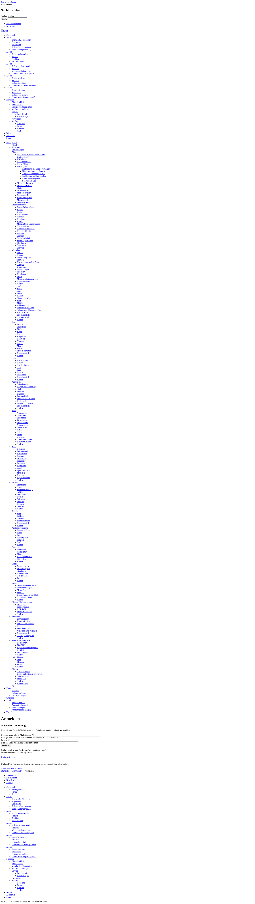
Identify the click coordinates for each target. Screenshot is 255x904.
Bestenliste (16, 44)
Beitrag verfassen (19, 693)
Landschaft (16, 286)
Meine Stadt (22, 590)
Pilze (19, 370)
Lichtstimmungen (24, 588)
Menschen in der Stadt (26, 585)
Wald (19, 300)
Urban (14, 583)
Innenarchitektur (24, 396)
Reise (14, 410)
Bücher (9, 133)
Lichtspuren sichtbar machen (34, 176)
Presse (19, 126)
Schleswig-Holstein (25, 240)
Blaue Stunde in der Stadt (27, 595)
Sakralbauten (22, 384)
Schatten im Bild (29, 181)
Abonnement (17, 104)
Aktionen (16, 152)
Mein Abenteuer (24, 193)
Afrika (19, 430)
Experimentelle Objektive (27, 647)
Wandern (21, 468)
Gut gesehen (22, 576)
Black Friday (22, 164)
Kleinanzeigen (23, 116)
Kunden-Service (18, 702)
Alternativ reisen (24, 442)
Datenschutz (11, 778)
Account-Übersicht (20, 705)
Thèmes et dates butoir (21, 66)
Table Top (21, 516)
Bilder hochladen (13, 23)
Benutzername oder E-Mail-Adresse (17, 735)
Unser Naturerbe (19, 205)
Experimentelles (23, 281)
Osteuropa (21, 415)
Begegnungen (23, 269)
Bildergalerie (11, 142)
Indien (19, 434)
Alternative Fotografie (21, 640)
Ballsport (21, 449)
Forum (9, 688)
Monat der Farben (24, 185)
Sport (14, 446)
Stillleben (16, 511)
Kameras (20, 504)
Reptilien (21, 334)
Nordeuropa (22, 413)
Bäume (20, 363)
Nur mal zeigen (23, 671)
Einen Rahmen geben (31, 178)
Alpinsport (21, 466)
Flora (14, 358)
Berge (19, 288)
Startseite (5, 771)
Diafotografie (22, 537)
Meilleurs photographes (21, 71)
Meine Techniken (24, 612)
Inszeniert (21, 272)
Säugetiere (21, 327)
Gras (19, 367)
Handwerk (21, 274)
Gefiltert (20, 650)
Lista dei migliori (19, 83)
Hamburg (21, 219)
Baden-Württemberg (25, 207)
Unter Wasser (17, 657)
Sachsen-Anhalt (23, 238)
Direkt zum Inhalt (8, 2)
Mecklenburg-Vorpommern (28, 224)
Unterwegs (21, 267)
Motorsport (21, 458)
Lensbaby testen (24, 202)
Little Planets (22, 559)
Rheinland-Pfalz (24, 231)
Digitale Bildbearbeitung (22, 602)
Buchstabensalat (24, 162)
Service (15, 112)
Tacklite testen (23, 190)
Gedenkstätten (23, 401)
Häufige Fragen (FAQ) (21, 49)
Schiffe (20, 492)
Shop (8, 138)
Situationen (21, 571)
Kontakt (20, 128)
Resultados (16, 92)
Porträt (20, 252)
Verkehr (20, 592)
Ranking (15, 59)
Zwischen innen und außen (33, 173)
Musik (19, 276)
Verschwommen (24, 628)
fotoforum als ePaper (20, 109)
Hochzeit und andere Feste (28, 262)
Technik (15, 482)
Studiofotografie (24, 257)
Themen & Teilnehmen (21, 40)
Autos (19, 487)
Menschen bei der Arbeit (27, 279)
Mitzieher (21, 473)
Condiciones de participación (24, 97)
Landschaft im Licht (25, 308)
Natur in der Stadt (24, 597)
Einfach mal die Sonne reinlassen (36, 169)
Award (9, 37)
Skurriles (20, 506)
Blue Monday (23, 157)
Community (11, 35)
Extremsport (22, 475)
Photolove (21, 188)
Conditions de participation (23, 73)
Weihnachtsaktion (24, 197)
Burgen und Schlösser (26, 387)
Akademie (10, 135)
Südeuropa (21, 418)
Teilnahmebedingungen (21, 47)
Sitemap (9, 782)
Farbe (19, 533)
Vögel (19, 331)
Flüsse (19, 293)
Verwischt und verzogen (27, 631)
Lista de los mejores (20, 95)
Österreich (21, 245)
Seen (19, 291)
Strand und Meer (24, 298)
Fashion (20, 260)
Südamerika (22, 427)
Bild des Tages (18, 150)
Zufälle (20, 578)
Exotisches (21, 375)
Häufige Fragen (18, 707)
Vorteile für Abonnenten (22, 107)
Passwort (5, 740)
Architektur (16, 382)
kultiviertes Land (24, 305)
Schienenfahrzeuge (25, 489)
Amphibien (21, 336)
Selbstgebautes (23, 676)
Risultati (15, 80)
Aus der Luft (22, 312)
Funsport (20, 461)
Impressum (11, 775)
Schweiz (20, 248)
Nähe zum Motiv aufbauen (33, 171)
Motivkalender (23, 200)
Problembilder (23, 607)
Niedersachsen (23, 226)
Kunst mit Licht (23, 621)
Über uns (21, 123)
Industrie (20, 391)
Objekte (20, 518)
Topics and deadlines (20, 54)
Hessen (20, 221)
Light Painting (23, 619)
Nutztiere (21, 341)
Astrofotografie (23, 317)
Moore (20, 303)
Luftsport (21, 463)
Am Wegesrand (23, 360)
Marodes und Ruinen (26, 398)
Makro (20, 346)
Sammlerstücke (23, 521)
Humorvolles (22, 573)
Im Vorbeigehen (23, 568)
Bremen (20, 217)
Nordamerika (22, 425)
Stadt (19, 389)
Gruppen (20, 264)
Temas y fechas (18, 90)
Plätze (19, 554)
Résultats (15, 68)
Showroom (16, 147)
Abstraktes (16, 616)
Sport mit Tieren (24, 470)
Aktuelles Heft (18, 102)
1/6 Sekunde (22, 159)
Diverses (15, 669)
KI (13, 686)
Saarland (20, 233)
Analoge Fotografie (20, 528)
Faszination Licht (24, 195)
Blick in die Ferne (24, 556)
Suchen (4, 16)
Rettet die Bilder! (24, 530)
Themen (15, 691)
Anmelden (10, 26)
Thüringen (21, 243)
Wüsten (20, 296)
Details (20, 343)
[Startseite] (4, 30)
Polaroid (20, 540)
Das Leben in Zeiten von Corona (31, 154)
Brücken (20, 394)
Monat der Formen (25, 183)
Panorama (16, 547)
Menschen (16, 250)
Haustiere (21, 339)
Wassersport (22, 454)
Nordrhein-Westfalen (26, 229)
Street (14, 564)
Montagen (21, 604)
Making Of (21, 679)
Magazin (10, 100)
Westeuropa (22, 420)
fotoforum (16, 121)
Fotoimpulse (22, 166)
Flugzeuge (21, 485)
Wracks (20, 664)
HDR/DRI (21, 609)
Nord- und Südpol (24, 439)
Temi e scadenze (19, 78)
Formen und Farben (25, 623)
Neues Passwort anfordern (12, 768)
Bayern (20, 209)
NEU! (14, 145)
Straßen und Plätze (25, 403)
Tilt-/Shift (21, 645)
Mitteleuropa (22, 422)
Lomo (19, 535)
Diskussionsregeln (19, 695)
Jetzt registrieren (8, 757)
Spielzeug (21, 499)
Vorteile (9, 712)
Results (15, 56)
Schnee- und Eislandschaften (29, 310)
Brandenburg (22, 214)
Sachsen (20, 236)
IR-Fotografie (22, 652)
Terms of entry (18, 61)
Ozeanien (21, 437)
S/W (19, 542)
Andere (20, 284)
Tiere (14, 322)
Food (19, 513)
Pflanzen (20, 662)
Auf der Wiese (23, 365)
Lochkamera (22, 643)
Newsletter (16, 119)
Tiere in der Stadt (24, 351)
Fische (19, 329)
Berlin (19, 212)
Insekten (20, 324)
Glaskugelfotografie (25, 635)
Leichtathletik (22, 451)
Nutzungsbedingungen (21, 710)
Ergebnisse (16, 42)
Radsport (21, 456)
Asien (19, 432)
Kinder (20, 255)
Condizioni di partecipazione (24, 85)
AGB (19, 131)
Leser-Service (23, 114)
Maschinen (21, 494)
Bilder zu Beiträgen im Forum (29, 674)
